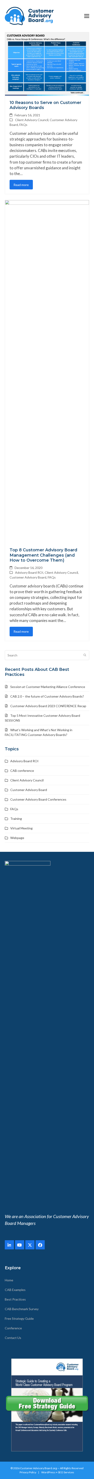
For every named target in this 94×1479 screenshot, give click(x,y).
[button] (86, 16)
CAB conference (22, 771)
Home (9, 1280)
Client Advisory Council (31, 120)
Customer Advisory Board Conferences (38, 799)
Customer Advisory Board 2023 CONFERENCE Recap (48, 706)
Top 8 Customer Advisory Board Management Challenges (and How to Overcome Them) (43, 555)
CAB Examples (15, 1290)
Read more (21, 185)
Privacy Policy (28, 1472)
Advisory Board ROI (29, 572)
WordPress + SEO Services (57, 1472)
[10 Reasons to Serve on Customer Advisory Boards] (47, 63)
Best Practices (15, 1299)
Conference (13, 1328)
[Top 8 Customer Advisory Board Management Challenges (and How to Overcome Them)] (47, 371)
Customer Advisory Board (28, 577)
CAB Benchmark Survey (22, 1309)
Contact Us (13, 1338)
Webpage (17, 838)
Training (16, 818)
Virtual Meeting (21, 828)
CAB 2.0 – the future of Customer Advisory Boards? (47, 696)
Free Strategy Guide (19, 1318)
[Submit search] (85, 655)
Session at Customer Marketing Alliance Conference (47, 687)
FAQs (23, 125)
